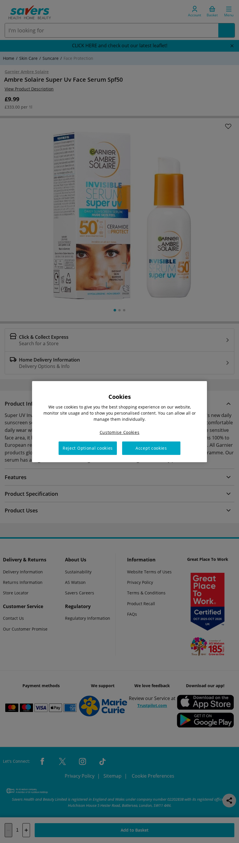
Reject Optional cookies (88, 448)
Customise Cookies (120, 432)
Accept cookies (151, 448)
